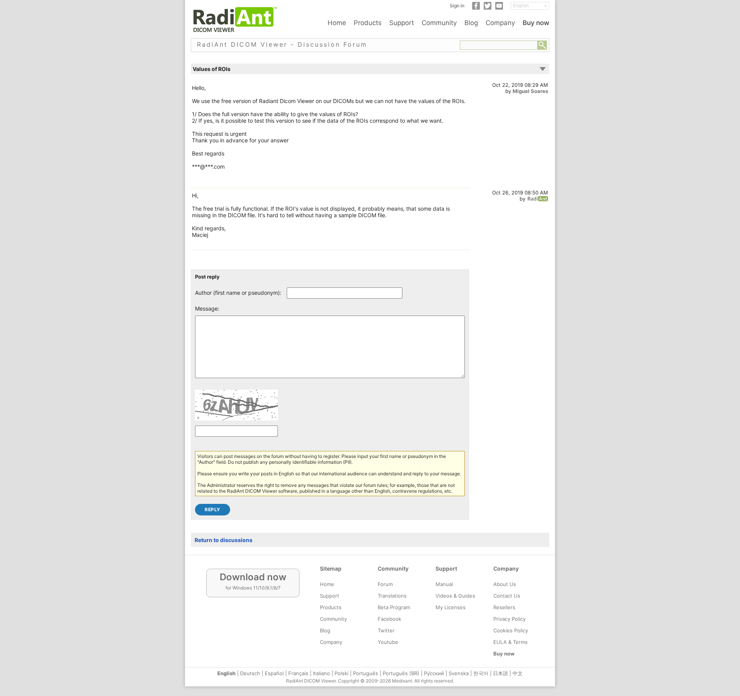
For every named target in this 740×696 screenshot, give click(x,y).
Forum (385, 584)
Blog (471, 23)
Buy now (536, 23)
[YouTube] (499, 8)
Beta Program (394, 607)
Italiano (321, 673)
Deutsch (250, 673)
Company (500, 23)
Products (368, 23)
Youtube (388, 642)
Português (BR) (401, 673)
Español (274, 673)
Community (439, 23)
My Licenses (451, 607)
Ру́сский (434, 673)
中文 (518, 673)
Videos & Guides (455, 596)
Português (365, 673)
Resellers (504, 607)
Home (337, 23)
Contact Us (506, 596)
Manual (444, 584)
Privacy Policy (509, 619)
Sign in (457, 5)
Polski (341, 673)
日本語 (500, 673)
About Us (504, 584)
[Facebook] (476, 8)
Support (401, 23)
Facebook (389, 619)
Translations (392, 596)
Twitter (386, 630)
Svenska (459, 673)
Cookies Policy (510, 630)
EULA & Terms (510, 642)
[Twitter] (487, 8)
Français (298, 673)
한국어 (480, 673)
